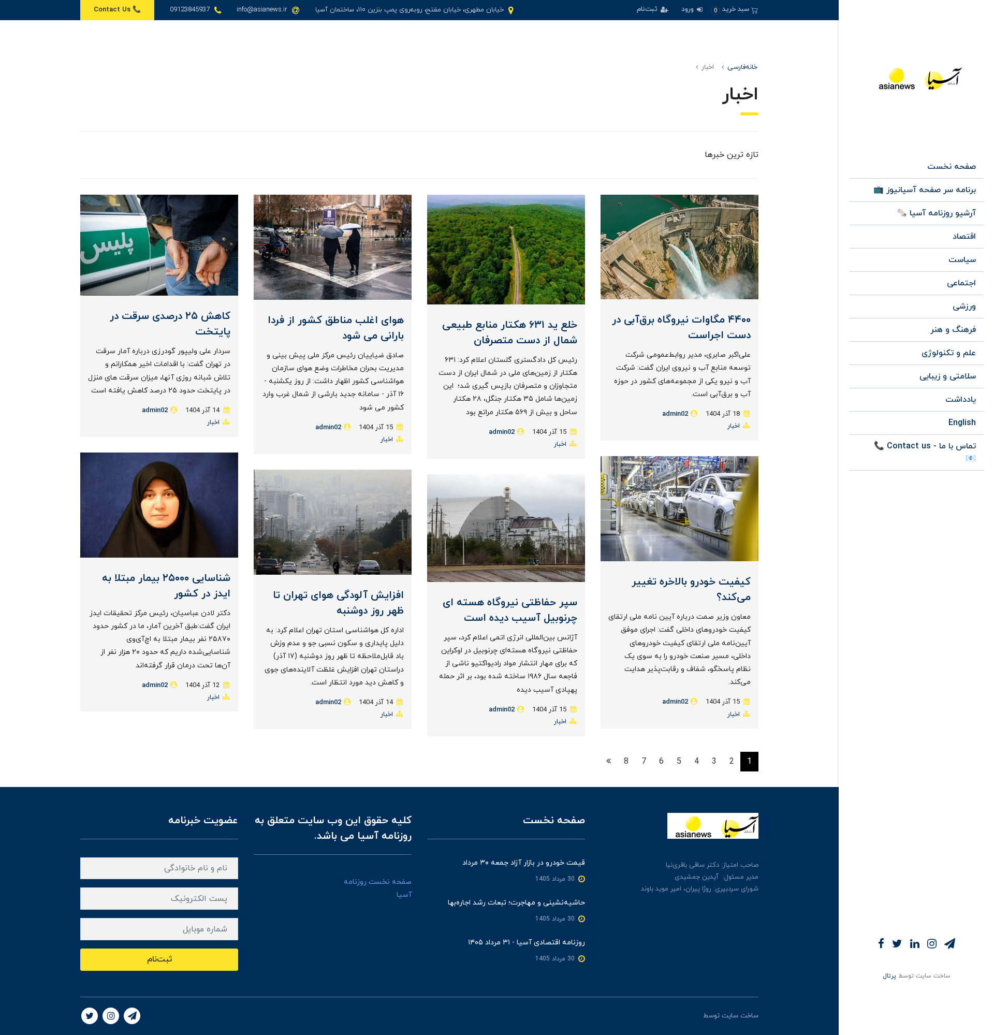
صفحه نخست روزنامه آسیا (378, 888)
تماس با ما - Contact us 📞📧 (925, 452)
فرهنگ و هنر (953, 330)
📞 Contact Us (117, 9)
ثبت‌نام (648, 9)
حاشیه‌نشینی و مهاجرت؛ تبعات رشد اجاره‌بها (516, 903)
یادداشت (960, 399)
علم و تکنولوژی (949, 353)
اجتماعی (961, 283)
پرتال (889, 976)
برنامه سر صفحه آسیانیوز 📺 (924, 190)
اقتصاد (964, 236)
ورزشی (964, 306)
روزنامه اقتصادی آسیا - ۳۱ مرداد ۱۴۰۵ (526, 942)
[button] (734, 9)
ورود (688, 9)
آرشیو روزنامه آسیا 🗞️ (936, 213)
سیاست (962, 260)
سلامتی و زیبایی (947, 376)
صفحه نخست (951, 166)
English (962, 423)
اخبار (733, 426)
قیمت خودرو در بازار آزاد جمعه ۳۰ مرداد (523, 863)
